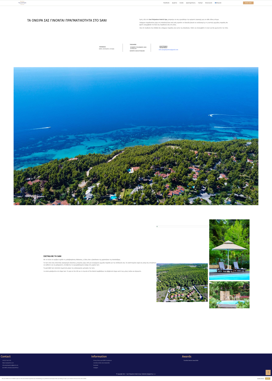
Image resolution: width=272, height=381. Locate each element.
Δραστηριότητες (190, 2)
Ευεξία (181, 2)
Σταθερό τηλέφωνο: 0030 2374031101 (138, 47)
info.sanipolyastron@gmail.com (168, 49)
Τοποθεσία (166, 2)
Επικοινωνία (208, 2)
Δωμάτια (174, 2)
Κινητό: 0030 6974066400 (137, 51)
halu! (154, 374)
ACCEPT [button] (267, 378)
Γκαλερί (200, 2)
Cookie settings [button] (260, 378)
